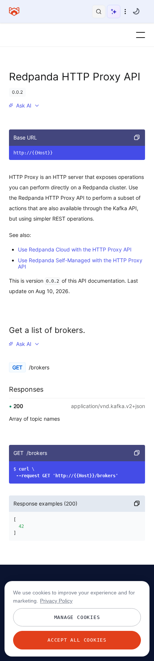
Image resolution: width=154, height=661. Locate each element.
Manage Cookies (77, 617)
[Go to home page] (14, 11)
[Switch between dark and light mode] (136, 11)
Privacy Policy (56, 601)
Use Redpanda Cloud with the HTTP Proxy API (75, 249)
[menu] (24, 106)
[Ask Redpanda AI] (113, 11)
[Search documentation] (98, 11)
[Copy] (137, 137)
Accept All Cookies (77, 640)
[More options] (125, 11)
